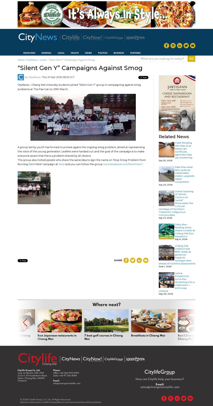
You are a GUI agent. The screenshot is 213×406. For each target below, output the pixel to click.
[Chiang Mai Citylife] (70, 37)
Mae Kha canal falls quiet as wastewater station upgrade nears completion (184, 174)
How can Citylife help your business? (160, 379)
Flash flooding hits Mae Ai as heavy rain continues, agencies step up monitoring (183, 150)
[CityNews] (38, 38)
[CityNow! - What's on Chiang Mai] (92, 37)
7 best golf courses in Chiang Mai (106, 325)
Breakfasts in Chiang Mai (153, 325)
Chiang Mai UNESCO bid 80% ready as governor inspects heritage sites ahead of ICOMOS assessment (177, 254)
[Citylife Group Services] (113, 38)
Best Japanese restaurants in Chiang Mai (60, 325)
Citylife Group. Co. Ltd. (40, 399)
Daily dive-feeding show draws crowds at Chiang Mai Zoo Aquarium (185, 230)
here (62, 164)
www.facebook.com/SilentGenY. (123, 164)
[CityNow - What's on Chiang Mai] (92, 359)
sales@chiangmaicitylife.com (159, 386)
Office (66, 372)
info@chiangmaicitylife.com (66, 383)
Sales (65, 375)
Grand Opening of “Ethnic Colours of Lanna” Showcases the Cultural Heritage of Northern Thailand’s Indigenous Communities (176, 203)
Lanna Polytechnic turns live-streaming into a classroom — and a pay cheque (177, 282)
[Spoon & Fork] (135, 37)
